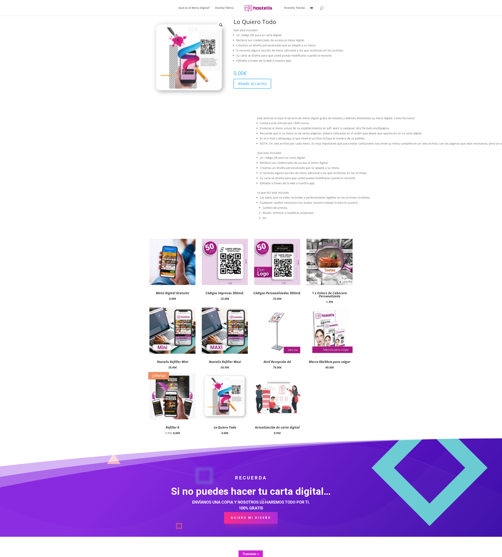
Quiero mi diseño (251, 517)
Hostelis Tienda (294, 8)
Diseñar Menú (224, 8)
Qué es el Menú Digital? (194, 8)
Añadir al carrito (252, 83)
